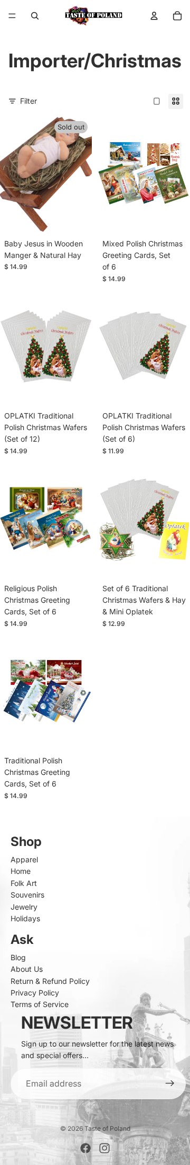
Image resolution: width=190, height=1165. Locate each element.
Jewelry (24, 906)
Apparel (24, 859)
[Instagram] (104, 1148)
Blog (18, 957)
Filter (28, 100)
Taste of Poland (107, 1128)
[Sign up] (170, 1084)
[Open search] (34, 15)
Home (21, 871)
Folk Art (24, 883)
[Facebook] (85, 1148)
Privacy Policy (35, 992)
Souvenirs (27, 894)
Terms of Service (40, 1004)
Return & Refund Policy (50, 981)
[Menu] (12, 16)
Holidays (25, 918)
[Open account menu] (154, 15)
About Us (27, 968)
